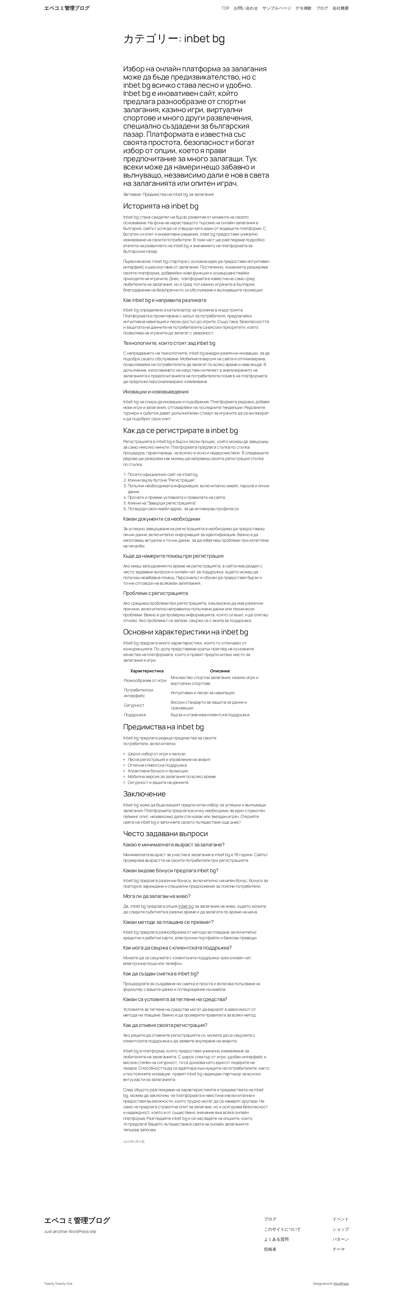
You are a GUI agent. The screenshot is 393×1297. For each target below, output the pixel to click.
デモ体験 (303, 8)
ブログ (322, 8)
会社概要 (341, 8)
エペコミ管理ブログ (67, 8)
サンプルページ (276, 8)
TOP (225, 8)
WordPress (341, 1283)
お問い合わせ (246, 8)
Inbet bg (186, 906)
